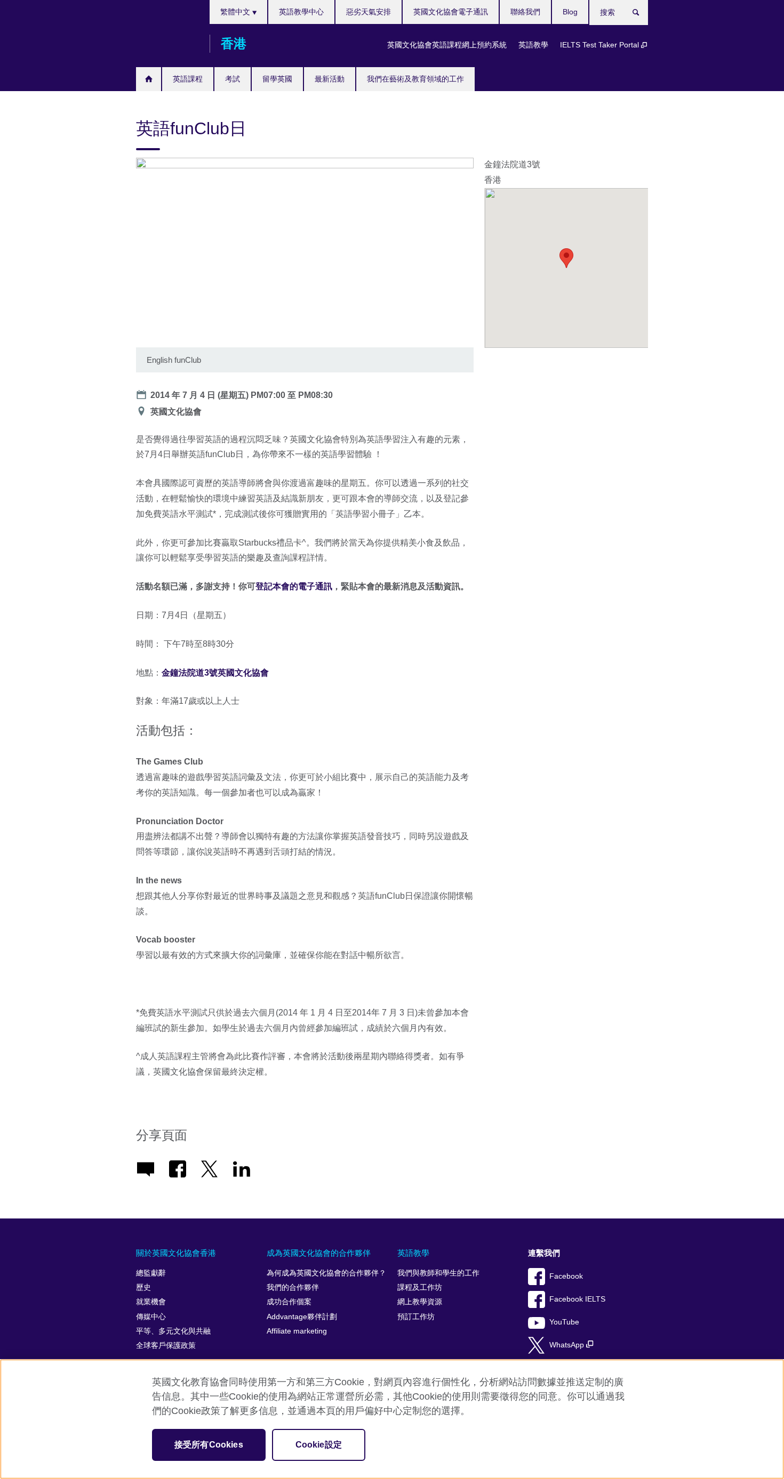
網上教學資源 (419, 1302)
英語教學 (533, 44)
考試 (232, 79)
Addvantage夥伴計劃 (302, 1317)
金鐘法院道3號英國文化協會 (215, 672)
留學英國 (277, 79)
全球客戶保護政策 (166, 1346)
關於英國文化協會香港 (176, 1252)
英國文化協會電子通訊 (450, 11)
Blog (570, 11)
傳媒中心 (151, 1317)
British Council (167, 44)
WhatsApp (567, 1345)
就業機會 (151, 1302)
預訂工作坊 (416, 1317)
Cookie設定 (318, 1444)
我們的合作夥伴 (293, 1287)
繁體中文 (236, 11)
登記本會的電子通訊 (293, 586)
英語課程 (188, 79)
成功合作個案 (289, 1302)
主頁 (148, 79)
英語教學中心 (301, 11)
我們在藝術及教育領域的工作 (415, 79)
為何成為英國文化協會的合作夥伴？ (326, 1273)
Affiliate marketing (297, 1331)
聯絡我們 (525, 11)
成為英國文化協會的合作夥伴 (319, 1252)
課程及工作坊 (419, 1287)
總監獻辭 (151, 1273)
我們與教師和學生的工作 (438, 1273)
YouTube (564, 1322)
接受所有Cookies (208, 1444)
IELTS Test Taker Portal (600, 44)
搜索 (641, 14)
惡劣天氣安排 (368, 11)
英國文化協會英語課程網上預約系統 (447, 44)
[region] (392, 1419)
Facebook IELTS (577, 1299)
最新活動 (330, 79)
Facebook (566, 1276)
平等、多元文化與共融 (173, 1331)
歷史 (143, 1287)
